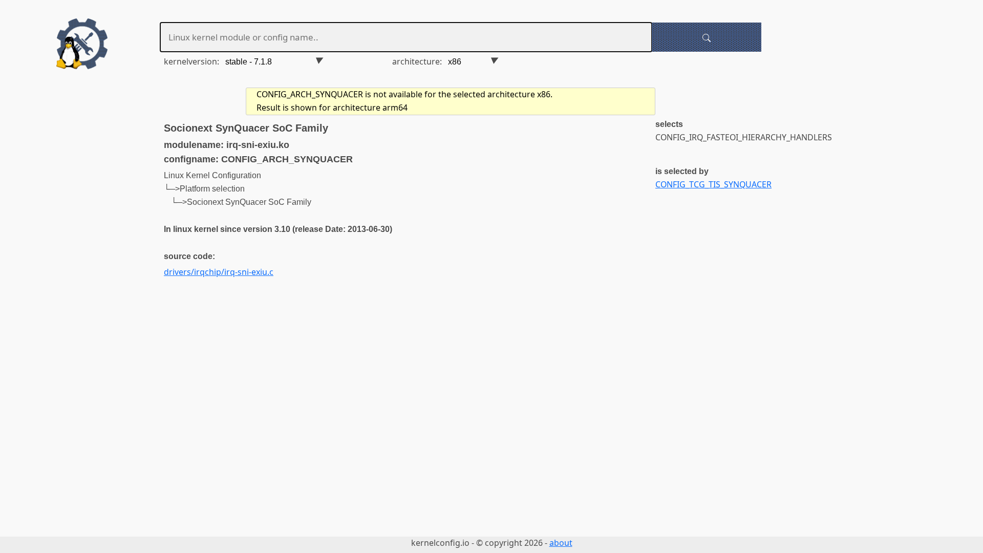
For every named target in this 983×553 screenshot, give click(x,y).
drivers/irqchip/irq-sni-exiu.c (218, 272)
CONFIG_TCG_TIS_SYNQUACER (713, 184)
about (560, 542)
